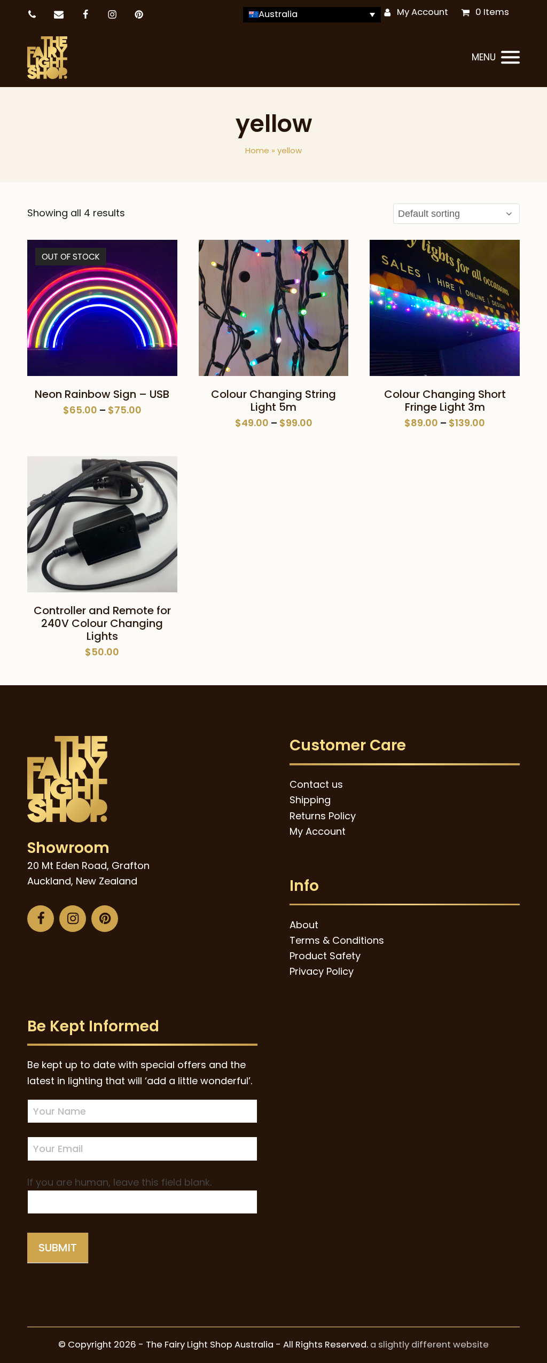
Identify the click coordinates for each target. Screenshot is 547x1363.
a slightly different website (429, 1344)
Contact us (316, 784)
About (304, 924)
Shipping (310, 799)
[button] (496, 57)
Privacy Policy (322, 971)
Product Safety (325, 955)
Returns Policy (323, 815)
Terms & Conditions (337, 940)
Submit (57, 1247)
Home (257, 150)
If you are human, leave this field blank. (119, 1182)
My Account (422, 12)
